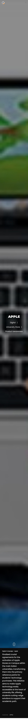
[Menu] (25, 2)
